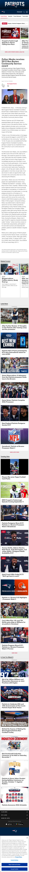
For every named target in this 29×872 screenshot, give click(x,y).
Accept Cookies (14, 869)
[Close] (27, 838)
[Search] (24, 12)
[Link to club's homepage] (3, 11)
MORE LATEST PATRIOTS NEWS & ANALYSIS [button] (14, 51)
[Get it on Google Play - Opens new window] (19, 825)
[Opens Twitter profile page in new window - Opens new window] (8, 86)
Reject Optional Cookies (14, 864)
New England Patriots (12, 83)
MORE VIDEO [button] (14, 652)
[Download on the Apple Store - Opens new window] (9, 824)
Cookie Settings (14, 860)
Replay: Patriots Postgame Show (16, 23)
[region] (14, 854)
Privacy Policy (18, 857)
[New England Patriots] (14, 831)
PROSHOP (19, 12)
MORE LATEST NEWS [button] (14, 452)
